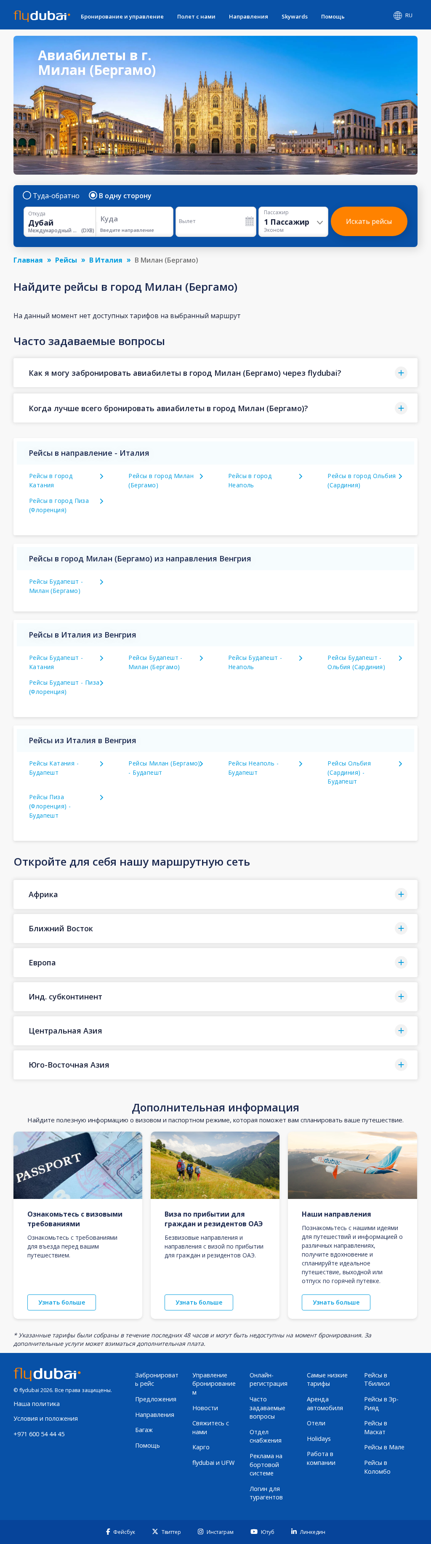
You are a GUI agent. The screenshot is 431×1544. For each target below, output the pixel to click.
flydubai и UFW (213, 1463)
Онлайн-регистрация (268, 1379)
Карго (201, 1447)
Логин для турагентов (266, 1493)
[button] (215, 372)
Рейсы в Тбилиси (377, 1379)
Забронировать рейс (156, 1379)
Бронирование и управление (122, 16)
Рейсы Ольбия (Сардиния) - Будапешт (349, 772)
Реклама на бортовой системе (266, 1464)
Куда (109, 218)
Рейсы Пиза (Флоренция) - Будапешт (50, 806)
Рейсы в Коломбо (377, 1467)
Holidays (319, 1439)
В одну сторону (125, 195)
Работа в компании (321, 1458)
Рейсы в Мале (384, 1447)
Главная (28, 260)
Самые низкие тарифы (327, 1379)
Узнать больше (61, 1302)
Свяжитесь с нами (210, 1427)
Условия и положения (45, 1418)
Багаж (144, 1430)
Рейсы (66, 260)
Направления (248, 16)
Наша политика (36, 1404)
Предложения (155, 1399)
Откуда (36, 213)
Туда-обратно (56, 195)
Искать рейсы (369, 221)
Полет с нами (196, 16)
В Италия (105, 260)
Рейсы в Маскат (375, 1427)
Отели (316, 1423)
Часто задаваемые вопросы (267, 1407)
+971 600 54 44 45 (38, 1434)
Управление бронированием (214, 1383)
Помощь (333, 16)
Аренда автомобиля (325, 1403)
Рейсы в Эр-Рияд (381, 1403)
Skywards (295, 16)
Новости (205, 1408)
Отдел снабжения (266, 1436)
